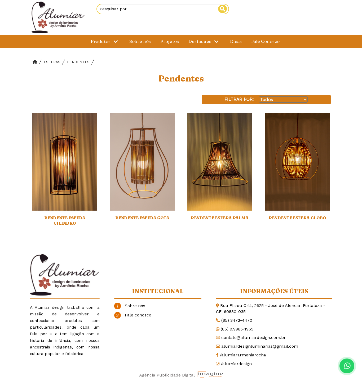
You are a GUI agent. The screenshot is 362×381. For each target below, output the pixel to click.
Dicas (236, 41)
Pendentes (78, 62)
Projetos (169, 41)
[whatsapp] (346, 365)
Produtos (101, 41)
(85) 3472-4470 (236, 320)
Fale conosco (138, 315)
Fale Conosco (265, 41)
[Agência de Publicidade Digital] (210, 374)
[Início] (35, 62)
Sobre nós (140, 41)
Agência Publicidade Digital (167, 375)
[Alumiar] (58, 17)
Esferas (52, 62)
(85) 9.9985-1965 (237, 329)
